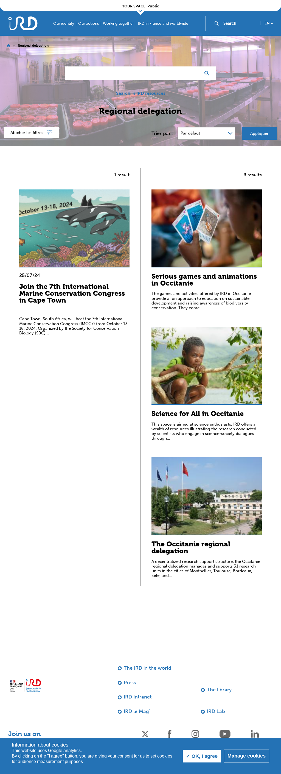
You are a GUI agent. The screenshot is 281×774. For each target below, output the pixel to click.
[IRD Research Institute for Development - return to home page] (25, 685)
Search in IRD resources (140, 93)
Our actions (88, 24)
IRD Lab (216, 711)
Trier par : (162, 133)
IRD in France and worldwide (163, 24)
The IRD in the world (147, 668)
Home (8, 45)
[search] (239, 23)
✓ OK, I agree (202, 756)
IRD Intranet (137, 696)
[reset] (194, 73)
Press (130, 682)
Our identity (63, 24)
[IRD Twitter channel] (145, 733)
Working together (118, 24)
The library (219, 689)
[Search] (208, 73)
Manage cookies (246, 756)
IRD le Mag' (137, 711)
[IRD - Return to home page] (22, 23)
